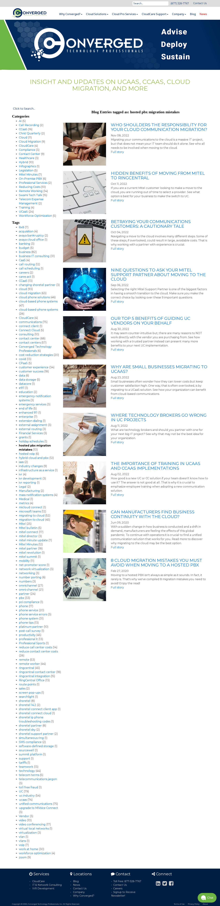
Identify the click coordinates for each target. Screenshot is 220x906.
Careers (117, 888)
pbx (21, 598)
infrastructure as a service (36, 470)
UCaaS (23, 211)
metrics (24, 503)
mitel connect (28, 532)
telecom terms (29, 775)
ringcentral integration (34, 676)
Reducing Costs (29, 187)
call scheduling (29, 268)
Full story (117, 152)
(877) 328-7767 (179, 3)
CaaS (22, 260)
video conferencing (32, 824)
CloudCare (26, 145)
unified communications (35, 803)
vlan (22, 836)
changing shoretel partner (37, 285)
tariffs (23, 762)
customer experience (33, 367)
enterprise (26, 416)
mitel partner (28, 548)
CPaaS (23, 363)
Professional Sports (32, 643)
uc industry (27, 795)
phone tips (26, 622)
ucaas (23, 799)
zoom (23, 857)
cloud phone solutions (34, 297)
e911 (21, 388)
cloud (23, 289)
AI (20, 121)
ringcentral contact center (37, 672)
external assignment (33, 425)
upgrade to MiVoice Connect (38, 808)
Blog (193, 14)
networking (27, 573)
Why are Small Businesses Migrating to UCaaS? (159, 369)
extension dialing (30, 420)
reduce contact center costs (38, 651)
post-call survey (30, 630)
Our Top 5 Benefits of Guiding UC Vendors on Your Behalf (150, 320)
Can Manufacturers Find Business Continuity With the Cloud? (152, 514)
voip (22, 845)
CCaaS (23, 129)
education (26, 392)
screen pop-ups (30, 692)
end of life (26, 408)
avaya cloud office (31, 239)
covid (22, 359)
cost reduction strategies (36, 355)
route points (27, 684)
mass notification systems (36, 495)
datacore (25, 383)
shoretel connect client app (38, 709)
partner (24, 593)
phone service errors (33, 614)
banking (24, 243)
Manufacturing (29, 490)
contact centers (30, 342)
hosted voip (27, 453)
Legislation (26, 170)
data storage (27, 379)
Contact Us (200, 3)
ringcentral (26, 668)
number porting (30, 577)
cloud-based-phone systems (38, 309)
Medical (24, 499)
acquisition (26, 231)
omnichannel (28, 585)
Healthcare (26, 158)
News (203, 14)
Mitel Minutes (28, 174)
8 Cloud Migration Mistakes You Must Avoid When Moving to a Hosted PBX (156, 562)
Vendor (24, 816)
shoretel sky (27, 729)
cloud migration (30, 293)
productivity (27, 635)
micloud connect (30, 507)
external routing (30, 429)
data (22, 375)
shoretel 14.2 (27, 705)
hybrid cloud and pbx (34, 458)
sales (22, 688)
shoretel (24, 700)
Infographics (27, 166)
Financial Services (31, 433)
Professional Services (33, 182)
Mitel (22, 523)
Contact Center (29, 154)
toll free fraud (28, 787)
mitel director (28, 536)
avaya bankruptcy (31, 235)
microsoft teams (30, 511)
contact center (29, 338)
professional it (28, 639)
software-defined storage (36, 746)
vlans (22, 841)
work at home (28, 849)
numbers (25, 581)
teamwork (26, 766)
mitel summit (28, 556)
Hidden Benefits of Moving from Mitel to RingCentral (158, 175)
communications (30, 322)
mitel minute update (33, 540)
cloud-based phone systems (38, 301)
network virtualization (34, 569)
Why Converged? (70, 14)
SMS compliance (30, 742)
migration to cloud (31, 519)
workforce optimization (35, 853)
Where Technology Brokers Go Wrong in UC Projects (159, 417)
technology (27, 771)
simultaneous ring (31, 738)
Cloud (23, 137)
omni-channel (28, 589)
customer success (31, 371)
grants (23, 437)
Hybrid (23, 162)
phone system (28, 618)
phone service (28, 610)
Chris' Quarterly (30, 133)
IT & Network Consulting (47, 884)
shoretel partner (30, 725)
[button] (207, 898)
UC (21, 791)
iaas (21, 462)
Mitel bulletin (28, 528)
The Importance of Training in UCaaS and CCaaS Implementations (155, 466)
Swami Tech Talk (30, 195)
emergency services (32, 404)
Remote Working (31, 191)
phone (23, 606)
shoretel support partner (36, 733)
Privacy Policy (193, 904)
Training (24, 207)
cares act (25, 276)
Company (178, 14)
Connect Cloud (29, 330)
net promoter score (32, 565)
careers (24, 272)
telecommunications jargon (38, 779)
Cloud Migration (30, 141)
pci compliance (29, 602)
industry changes (31, 466)
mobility (24, 560)
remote (24, 659)
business (25, 252)
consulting (26, 334)
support (24, 758)
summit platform (30, 754)
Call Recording (29, 125)
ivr (20, 474)
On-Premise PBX (30, 178)
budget (24, 247)
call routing (27, 264)
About (205, 904)
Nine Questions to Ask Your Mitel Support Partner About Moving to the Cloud (158, 275)
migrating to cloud (32, 515)
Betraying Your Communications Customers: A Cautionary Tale (151, 224)
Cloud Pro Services (124, 14)
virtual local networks (34, 828)
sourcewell (26, 750)
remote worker (29, 663)
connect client (29, 326)
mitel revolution (30, 552)
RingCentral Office (32, 680)
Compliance (27, 150)
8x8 (21, 227)
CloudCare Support (154, 14)
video (22, 820)
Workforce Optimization (35, 215)
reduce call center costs (35, 647)
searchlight (26, 696)
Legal (22, 486)
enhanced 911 (28, 412)
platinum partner (31, 626)
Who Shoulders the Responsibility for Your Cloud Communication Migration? (159, 127)
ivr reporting (27, 482)
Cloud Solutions (96, 14)
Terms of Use (179, 904)
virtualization (28, 832)
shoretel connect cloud (35, 713)
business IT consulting (34, 256)
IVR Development (43, 888)
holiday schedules (31, 441)
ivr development (30, 478)
